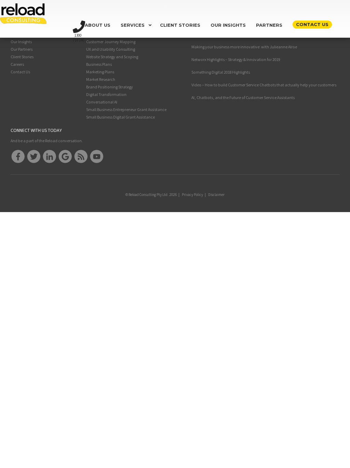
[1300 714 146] (79, 23)
